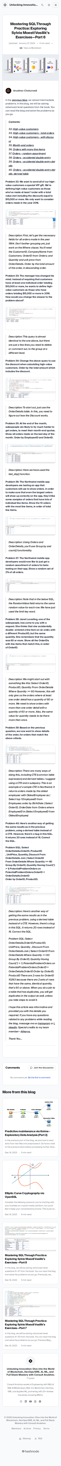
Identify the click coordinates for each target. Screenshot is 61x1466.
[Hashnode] (39, 1401)
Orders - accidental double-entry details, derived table (32, 172)
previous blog (19, 100)
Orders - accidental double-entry (32, 158)
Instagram (44, 1023)
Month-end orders (23, 145)
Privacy (37, 1428)
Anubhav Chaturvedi (25, 90)
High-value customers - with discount (31, 139)
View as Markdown (32, 48)
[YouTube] (30, 1401)
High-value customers (25, 129)
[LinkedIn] (25, 1401)
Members (16, 1428)
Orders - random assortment (29, 153)
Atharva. (25, 1031)
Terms (46, 1428)
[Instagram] (21, 1401)
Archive (27, 1428)
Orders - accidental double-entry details (32, 164)
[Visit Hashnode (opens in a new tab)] (30, 1451)
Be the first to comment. (39, 1077)
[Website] (35, 1401)
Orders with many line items (29, 149)
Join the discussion (44, 1068)
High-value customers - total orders (33, 133)
